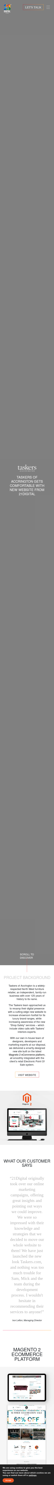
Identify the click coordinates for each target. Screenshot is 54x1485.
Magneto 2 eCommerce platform (27, 1054)
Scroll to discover (27, 955)
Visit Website (27, 1075)
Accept (8, 1480)
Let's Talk (33, 7)
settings (32, 1475)
